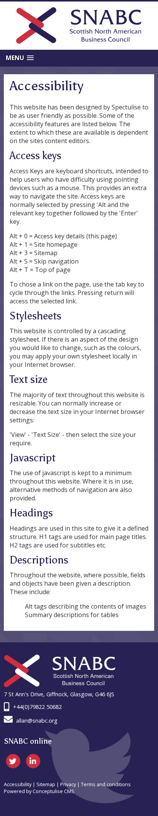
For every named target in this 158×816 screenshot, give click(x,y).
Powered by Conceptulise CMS (39, 791)
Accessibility (17, 784)
